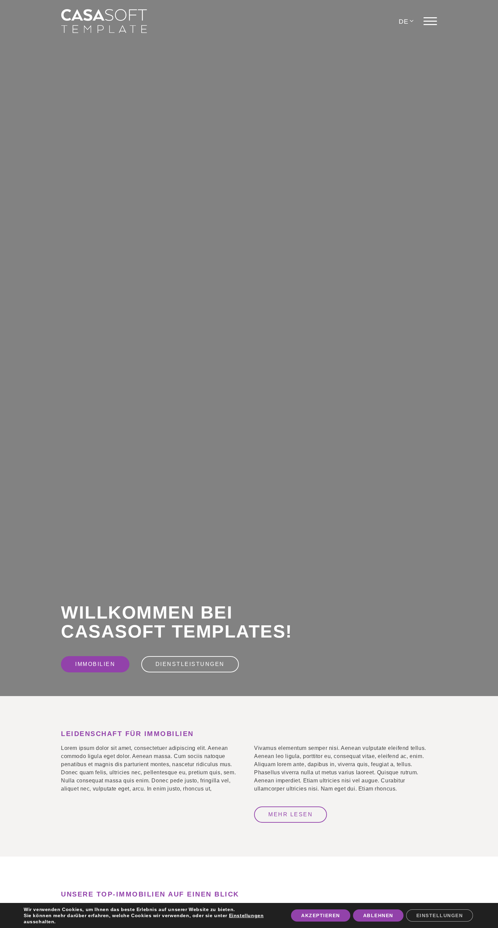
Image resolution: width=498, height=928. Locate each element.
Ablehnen (378, 915)
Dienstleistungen (190, 664)
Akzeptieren (320, 915)
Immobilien (95, 664)
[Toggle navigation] (430, 21)
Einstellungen (246, 915)
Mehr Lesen (290, 814)
